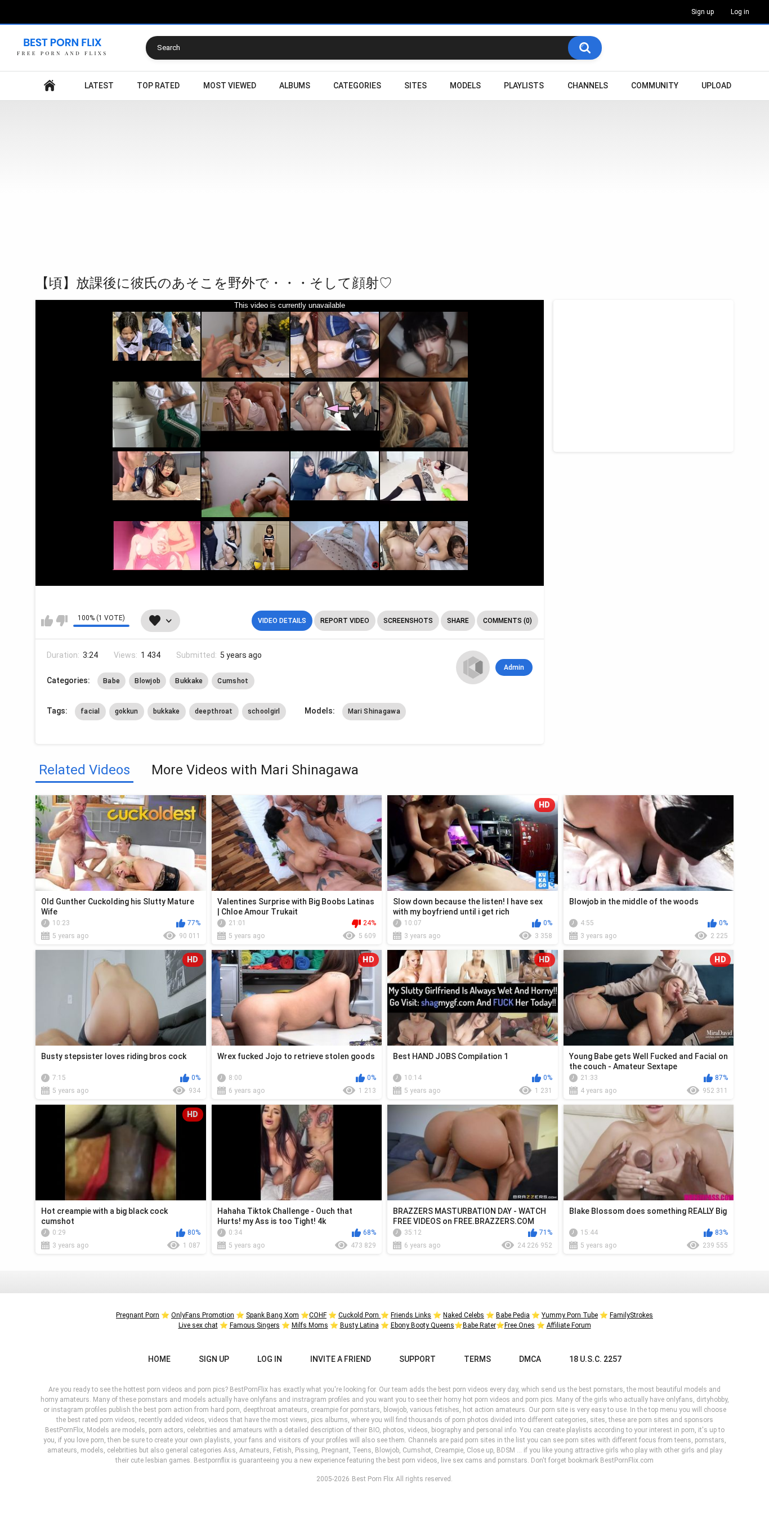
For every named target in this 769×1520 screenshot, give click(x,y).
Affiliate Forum (569, 1325)
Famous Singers (255, 1325)
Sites (415, 85)
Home (49, 85)
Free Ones (519, 1325)
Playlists (524, 85)
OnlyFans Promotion (202, 1315)
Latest (99, 85)
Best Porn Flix (373, 1479)
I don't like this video (62, 620)
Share (458, 621)
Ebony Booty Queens (422, 1325)
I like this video (47, 620)
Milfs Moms (310, 1325)
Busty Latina (359, 1325)
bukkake (166, 711)
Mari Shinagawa (374, 711)
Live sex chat (198, 1325)
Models (465, 85)
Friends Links (411, 1315)
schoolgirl (264, 711)
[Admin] (473, 667)
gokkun (126, 711)
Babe (111, 681)
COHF (318, 1315)
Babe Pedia (513, 1315)
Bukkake (189, 681)
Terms (477, 1359)
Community (654, 85)
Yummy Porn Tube (570, 1315)
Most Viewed (229, 85)
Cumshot (232, 681)
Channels (587, 85)
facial (90, 711)
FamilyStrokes (631, 1315)
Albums (294, 85)
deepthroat (214, 711)
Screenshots (408, 621)
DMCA (530, 1359)
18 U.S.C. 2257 (595, 1359)
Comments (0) (507, 621)
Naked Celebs (463, 1315)
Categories (357, 85)
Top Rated (158, 85)
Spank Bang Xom (272, 1315)
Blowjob (147, 681)
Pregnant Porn (137, 1315)
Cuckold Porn (359, 1315)
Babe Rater (479, 1325)
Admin (514, 667)
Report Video (344, 621)
